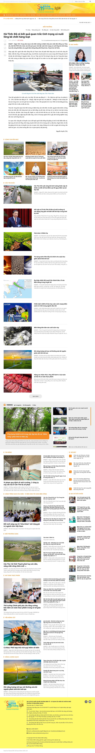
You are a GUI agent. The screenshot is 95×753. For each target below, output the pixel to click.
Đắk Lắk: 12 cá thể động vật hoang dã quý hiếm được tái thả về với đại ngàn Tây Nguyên (54, 632)
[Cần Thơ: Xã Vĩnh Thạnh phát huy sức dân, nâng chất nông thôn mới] (14, 148)
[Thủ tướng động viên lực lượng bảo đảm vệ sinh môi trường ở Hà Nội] (60, 431)
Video (34, 405)
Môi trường (23, 15)
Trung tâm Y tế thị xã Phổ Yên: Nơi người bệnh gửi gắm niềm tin (83, 538)
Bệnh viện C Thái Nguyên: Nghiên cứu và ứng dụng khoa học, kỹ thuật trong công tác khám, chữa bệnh (84, 519)
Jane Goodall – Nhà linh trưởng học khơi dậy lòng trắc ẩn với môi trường (53, 621)
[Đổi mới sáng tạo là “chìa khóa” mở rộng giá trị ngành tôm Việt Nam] (22, 509)
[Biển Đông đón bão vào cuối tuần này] (18, 336)
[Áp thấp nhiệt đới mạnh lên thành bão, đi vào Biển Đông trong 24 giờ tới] (18, 288)
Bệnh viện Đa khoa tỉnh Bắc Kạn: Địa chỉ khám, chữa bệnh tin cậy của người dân (84, 577)
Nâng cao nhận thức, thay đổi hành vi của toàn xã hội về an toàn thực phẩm (50, 375)
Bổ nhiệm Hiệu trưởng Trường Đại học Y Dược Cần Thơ (79, 64)
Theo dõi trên (51, 40)
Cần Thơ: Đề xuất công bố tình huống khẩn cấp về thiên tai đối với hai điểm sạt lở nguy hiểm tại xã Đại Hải (50, 188)
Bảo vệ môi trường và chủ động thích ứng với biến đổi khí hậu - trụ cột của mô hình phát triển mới (35, 178)
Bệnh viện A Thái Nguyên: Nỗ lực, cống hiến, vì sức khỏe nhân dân (83, 548)
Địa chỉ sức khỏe (77, 493)
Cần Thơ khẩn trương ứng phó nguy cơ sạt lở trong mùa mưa (54, 476)
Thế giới (38, 15)
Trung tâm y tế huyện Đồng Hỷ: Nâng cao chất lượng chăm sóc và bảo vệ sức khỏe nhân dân (84, 558)
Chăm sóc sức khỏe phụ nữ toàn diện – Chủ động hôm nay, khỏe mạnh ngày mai (82, 456)
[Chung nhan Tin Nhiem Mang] (35, 745)
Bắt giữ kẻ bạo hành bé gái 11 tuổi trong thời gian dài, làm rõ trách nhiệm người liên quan (86, 104)
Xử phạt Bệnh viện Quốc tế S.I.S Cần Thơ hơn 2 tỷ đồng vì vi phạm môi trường (53, 456)
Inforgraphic (27, 405)
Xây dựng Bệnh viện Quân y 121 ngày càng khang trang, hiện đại (85, 83)
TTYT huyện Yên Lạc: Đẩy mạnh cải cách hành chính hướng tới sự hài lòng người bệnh (83, 509)
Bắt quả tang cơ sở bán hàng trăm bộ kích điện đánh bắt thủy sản (54, 466)
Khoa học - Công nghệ (46, 15)
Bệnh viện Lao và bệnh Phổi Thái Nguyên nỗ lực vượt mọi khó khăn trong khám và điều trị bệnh (84, 529)
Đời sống (33, 15)
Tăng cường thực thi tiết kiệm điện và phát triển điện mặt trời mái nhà (54, 661)
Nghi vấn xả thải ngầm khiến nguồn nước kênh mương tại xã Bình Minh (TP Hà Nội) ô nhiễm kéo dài (79, 419)
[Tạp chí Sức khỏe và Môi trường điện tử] (47, 8)
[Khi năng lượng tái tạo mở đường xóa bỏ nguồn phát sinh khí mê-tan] (18, 359)
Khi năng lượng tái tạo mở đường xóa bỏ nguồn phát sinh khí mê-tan (20, 688)
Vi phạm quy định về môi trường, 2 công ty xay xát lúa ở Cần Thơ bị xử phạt (21, 483)
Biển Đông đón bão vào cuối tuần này (46, 327)
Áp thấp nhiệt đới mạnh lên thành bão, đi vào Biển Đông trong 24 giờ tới (49, 281)
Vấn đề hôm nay (10, 15)
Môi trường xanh (65, 30)
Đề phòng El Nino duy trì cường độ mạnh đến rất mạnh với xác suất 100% (35, 157)
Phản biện (68, 15)
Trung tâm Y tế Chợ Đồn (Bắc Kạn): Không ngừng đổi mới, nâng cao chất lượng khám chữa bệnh (83, 568)
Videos (73, 15)
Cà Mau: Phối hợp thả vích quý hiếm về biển (21, 647)
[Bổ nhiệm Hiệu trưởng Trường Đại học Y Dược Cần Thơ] (80, 54)
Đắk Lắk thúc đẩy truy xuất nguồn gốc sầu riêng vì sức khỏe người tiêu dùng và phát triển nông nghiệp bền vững (54, 600)
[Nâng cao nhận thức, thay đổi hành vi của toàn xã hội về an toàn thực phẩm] (18, 383)
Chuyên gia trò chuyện (59, 15)
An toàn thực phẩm (54, 30)
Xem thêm (35, 396)
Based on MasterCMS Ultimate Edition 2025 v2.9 (16, 750)
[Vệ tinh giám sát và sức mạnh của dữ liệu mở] (60, 411)
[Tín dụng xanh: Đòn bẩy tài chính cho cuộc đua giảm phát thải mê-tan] (18, 265)
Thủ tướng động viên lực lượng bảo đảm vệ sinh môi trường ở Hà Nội (78, 428)
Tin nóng (28, 30)
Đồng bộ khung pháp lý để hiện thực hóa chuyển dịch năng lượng (54, 681)
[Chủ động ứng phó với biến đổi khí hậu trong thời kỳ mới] (14, 168)
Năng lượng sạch (36, 30)
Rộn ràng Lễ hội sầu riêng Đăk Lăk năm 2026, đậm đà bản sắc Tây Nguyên (37, 18)
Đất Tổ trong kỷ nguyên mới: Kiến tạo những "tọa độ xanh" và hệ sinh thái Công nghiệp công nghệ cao (54, 554)
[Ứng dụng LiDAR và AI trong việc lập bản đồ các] (27, 420)
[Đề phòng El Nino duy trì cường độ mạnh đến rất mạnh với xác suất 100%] (36, 148)
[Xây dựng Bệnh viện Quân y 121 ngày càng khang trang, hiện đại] (86, 76)
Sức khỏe (16, 15)
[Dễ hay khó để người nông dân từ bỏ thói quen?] (60, 440)
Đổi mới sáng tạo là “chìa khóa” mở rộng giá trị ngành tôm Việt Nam (22, 525)
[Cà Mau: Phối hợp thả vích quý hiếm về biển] (22, 632)
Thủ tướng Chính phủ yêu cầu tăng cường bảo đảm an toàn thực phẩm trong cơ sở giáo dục (56, 158)
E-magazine (18, 405)
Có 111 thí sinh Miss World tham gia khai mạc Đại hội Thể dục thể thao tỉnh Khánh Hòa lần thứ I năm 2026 (82, 481)
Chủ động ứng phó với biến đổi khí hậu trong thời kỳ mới (13, 177)
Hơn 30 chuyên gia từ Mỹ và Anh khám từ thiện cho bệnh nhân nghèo (84, 499)
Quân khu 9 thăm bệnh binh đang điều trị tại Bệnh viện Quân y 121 (73, 104)
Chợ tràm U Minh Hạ (41, 233)
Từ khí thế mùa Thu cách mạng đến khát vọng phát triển (82, 488)
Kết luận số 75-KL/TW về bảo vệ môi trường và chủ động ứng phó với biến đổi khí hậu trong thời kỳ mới (50, 211)
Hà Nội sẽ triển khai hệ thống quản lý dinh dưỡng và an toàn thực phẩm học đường (57, 178)
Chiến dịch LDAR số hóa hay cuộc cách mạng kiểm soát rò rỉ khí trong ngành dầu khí (50, 305)
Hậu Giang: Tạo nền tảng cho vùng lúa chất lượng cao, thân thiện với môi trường (54, 519)
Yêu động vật (45, 30)
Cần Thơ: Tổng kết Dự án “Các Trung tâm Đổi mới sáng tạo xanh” (53, 498)
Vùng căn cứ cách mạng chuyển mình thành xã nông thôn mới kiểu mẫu (82, 472)
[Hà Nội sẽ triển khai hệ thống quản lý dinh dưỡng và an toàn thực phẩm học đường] (57, 168)
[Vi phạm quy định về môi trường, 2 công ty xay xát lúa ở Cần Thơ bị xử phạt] (22, 467)
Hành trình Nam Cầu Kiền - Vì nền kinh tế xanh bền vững (26, 494)
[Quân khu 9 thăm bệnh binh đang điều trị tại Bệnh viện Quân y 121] (74, 97)
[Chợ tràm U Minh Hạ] (18, 241)
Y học (28, 15)
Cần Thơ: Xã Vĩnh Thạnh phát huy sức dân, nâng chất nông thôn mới (13, 157)
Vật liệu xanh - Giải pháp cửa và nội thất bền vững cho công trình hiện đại (53, 543)
